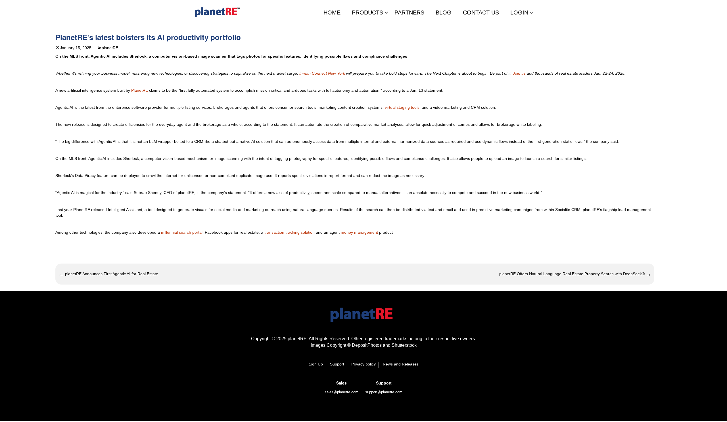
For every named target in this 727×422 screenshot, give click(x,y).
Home (331, 12)
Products (367, 12)
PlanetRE (139, 90)
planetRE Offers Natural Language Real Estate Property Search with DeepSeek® (575, 274)
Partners (409, 12)
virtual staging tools (402, 107)
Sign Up (316, 364)
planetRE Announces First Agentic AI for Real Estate (108, 274)
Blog (444, 12)
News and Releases (401, 364)
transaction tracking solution (289, 232)
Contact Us (481, 12)
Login (519, 12)
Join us (519, 73)
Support (337, 364)
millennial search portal (181, 232)
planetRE (110, 47)
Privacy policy (363, 364)
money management (359, 232)
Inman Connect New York (321, 73)
